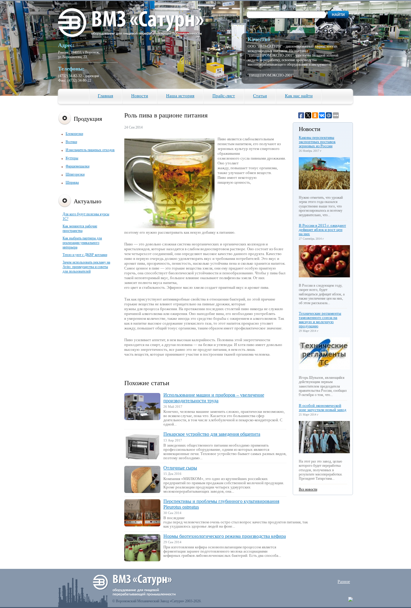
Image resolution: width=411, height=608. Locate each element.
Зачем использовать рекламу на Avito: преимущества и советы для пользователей (86, 266)
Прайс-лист (223, 95)
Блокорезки (74, 134)
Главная (105, 95)
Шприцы (72, 182)
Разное (344, 581)
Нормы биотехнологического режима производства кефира (224, 536)
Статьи (260, 95)
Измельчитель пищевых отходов (90, 150)
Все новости (308, 489)
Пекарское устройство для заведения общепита (211, 434)
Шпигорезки (75, 174)
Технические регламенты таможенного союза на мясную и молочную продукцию (320, 319)
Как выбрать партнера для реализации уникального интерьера (82, 242)
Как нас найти (299, 95)
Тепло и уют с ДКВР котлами (85, 255)
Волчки (71, 142)
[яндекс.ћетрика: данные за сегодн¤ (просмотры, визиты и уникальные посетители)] (350, 599)
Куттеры (72, 158)
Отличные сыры (180, 467)
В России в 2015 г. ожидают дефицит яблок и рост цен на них (322, 229)
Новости (139, 95)
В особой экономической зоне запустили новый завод (322, 407)
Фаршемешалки (77, 166)
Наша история (180, 95)
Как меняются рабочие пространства (80, 228)
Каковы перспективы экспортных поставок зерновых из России (317, 141)
